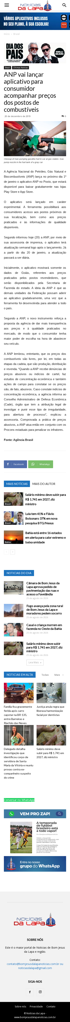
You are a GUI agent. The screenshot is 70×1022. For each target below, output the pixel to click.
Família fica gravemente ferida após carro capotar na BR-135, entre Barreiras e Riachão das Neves (18, 715)
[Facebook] (30, 992)
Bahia (8, 542)
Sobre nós (20, 1006)
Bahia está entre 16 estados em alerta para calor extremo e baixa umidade (45, 537)
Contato (50, 1006)
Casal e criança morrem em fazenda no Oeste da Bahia (44, 626)
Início (7, 34)
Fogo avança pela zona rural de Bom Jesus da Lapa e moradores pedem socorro (44, 609)
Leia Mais (34, 662)
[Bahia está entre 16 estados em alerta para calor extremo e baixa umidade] (13, 537)
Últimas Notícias (20, 67)
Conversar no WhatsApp (19, 800)
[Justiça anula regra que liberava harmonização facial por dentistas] (51, 693)
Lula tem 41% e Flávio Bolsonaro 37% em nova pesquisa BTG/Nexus (41, 518)
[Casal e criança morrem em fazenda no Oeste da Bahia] (13, 629)
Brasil (16, 34)
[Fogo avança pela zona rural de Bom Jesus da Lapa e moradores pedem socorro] (13, 610)
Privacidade (36, 1006)
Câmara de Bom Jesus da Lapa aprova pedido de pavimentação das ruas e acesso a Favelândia (43, 588)
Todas (45, 674)
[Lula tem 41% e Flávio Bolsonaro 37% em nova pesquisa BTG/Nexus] (13, 518)
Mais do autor (43, 483)
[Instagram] (40, 992)
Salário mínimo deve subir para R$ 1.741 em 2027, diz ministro (45, 499)
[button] (64, 5)
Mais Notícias (17, 483)
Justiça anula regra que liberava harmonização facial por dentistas (50, 710)
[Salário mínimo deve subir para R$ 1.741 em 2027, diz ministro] (13, 499)
